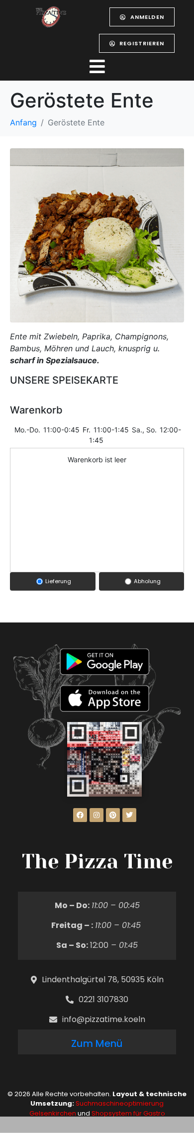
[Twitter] (129, 815)
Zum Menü (97, 1043)
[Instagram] (96, 815)
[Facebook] (80, 815)
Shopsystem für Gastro (128, 1113)
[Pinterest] (113, 815)
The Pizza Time (97, 861)
